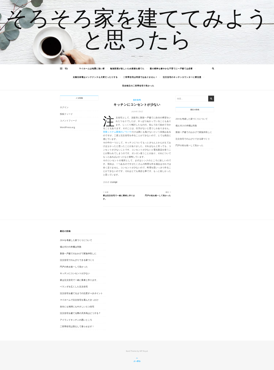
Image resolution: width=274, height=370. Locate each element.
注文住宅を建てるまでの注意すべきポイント (81, 293)
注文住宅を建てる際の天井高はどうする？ (80, 313)
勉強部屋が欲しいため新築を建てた (127, 68)
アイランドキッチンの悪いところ (76, 319)
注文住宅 (137, 100)
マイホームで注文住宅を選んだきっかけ (79, 299)
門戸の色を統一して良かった (189, 145)
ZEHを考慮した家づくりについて (192, 118)
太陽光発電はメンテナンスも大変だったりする (95, 77)
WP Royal (144, 351)
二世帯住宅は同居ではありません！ (140, 77)
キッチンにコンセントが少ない (75, 273)
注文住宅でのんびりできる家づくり (193, 138)
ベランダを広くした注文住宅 (74, 286)
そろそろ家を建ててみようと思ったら (137, 30)
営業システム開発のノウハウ (117, 131)
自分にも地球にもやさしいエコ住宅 (77, 306)
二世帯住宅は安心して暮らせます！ (77, 326)
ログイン (64, 107)
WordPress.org (67, 127)
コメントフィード (68, 120)
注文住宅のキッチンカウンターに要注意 (182, 77)
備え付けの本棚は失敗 (186, 125)
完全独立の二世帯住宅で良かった (138, 85)
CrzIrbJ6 (113, 182)
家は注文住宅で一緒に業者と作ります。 (79, 279)
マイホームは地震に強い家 (92, 68)
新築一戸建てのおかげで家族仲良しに (194, 132)
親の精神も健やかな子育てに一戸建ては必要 (171, 68)
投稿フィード (66, 113)
